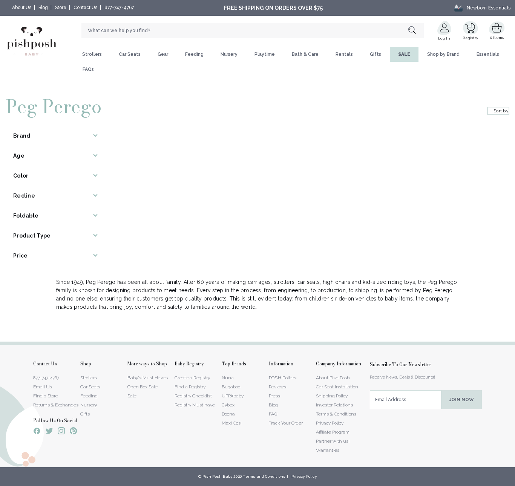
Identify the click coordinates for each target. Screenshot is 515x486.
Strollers (92, 54)
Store (60, 7)
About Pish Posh (333, 377)
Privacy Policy (329, 423)
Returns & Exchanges (55, 405)
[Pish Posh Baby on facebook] (37, 432)
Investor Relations (334, 405)
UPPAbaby (233, 396)
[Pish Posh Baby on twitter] (49, 432)
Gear (163, 54)
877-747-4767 (119, 7)
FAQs (88, 69)
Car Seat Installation (337, 386)
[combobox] (252, 30)
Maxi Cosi (232, 423)
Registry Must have (195, 405)
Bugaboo (231, 386)
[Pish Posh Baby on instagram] (61, 432)
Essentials (488, 54)
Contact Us (85, 7)
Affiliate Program (332, 432)
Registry (470, 38)
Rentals (344, 54)
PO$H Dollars (282, 377)
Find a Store (45, 396)
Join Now (461, 399)
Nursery (229, 54)
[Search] (416, 30)
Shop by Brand (443, 54)
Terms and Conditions (264, 476)
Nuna (228, 377)
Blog (43, 7)
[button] (514, 481)
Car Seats (130, 54)
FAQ (273, 414)
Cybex (228, 405)
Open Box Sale (142, 386)
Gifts (375, 54)
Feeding (194, 54)
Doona (228, 414)
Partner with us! (332, 441)
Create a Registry (192, 377)
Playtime (264, 54)
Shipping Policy (332, 396)
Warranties (327, 450)
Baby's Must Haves (147, 377)
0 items (497, 37)
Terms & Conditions (336, 414)
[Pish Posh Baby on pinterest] (73, 432)
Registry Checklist (193, 396)
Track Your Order (286, 423)
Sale (131, 396)
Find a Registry (190, 386)
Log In (444, 38)
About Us (21, 7)
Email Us (42, 386)
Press (274, 396)
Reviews (277, 386)
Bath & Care (305, 54)
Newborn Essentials (488, 8)
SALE (404, 54)
